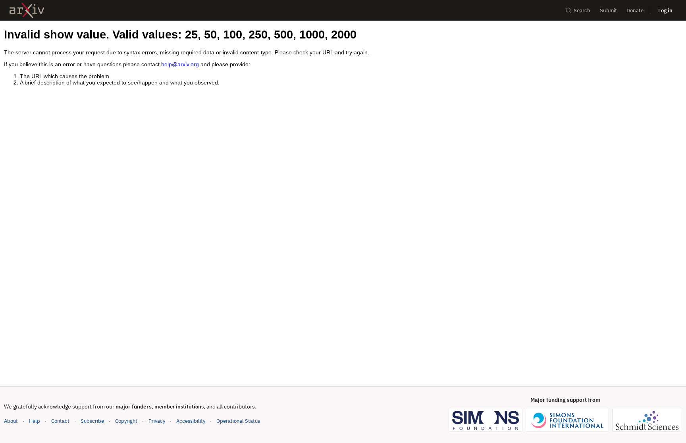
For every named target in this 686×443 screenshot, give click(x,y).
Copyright (126, 421)
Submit (608, 10)
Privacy (156, 421)
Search (582, 10)
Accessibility (190, 421)
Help (34, 421)
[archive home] (27, 10)
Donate (635, 10)
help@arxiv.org (180, 64)
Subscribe (92, 421)
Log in (665, 10)
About (11, 421)
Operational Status (238, 420)
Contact (60, 421)
